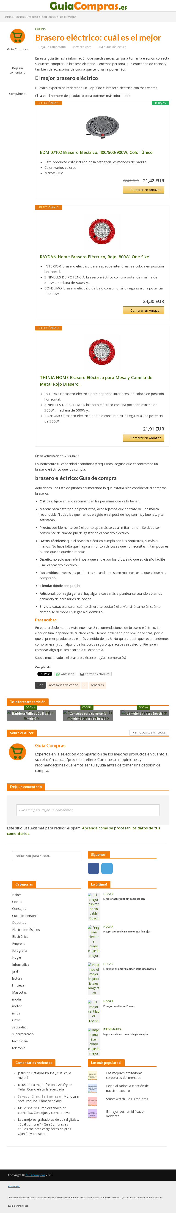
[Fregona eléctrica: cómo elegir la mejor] (94, 941)
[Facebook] (93, 868)
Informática (112, 1029)
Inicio (8, 17)
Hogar (108, 894)
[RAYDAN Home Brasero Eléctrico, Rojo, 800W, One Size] (102, 231)
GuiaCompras (35, 1175)
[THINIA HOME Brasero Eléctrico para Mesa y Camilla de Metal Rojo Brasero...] (102, 352)
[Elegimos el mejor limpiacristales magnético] (94, 978)
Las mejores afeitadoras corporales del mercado (124, 1075)
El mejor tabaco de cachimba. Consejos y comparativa (44, 1110)
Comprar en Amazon (145, 190)
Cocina (19, 17)
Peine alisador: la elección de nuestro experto (127, 1088)
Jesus (22, 1073)
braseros (97, 685)
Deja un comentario (17, 70)
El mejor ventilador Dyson (119, 1006)
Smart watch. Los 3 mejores (127, 1099)
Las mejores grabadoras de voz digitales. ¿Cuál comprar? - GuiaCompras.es (48, 1121)
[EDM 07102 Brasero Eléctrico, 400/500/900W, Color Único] (102, 127)
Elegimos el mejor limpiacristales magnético (129, 968)
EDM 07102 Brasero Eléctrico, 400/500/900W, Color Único (96, 152)
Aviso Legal (14, 1186)
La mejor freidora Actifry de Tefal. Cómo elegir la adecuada (45, 1086)
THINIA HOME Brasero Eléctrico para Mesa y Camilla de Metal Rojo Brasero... (96, 381)
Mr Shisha (25, 1108)
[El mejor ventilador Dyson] (94, 1011)
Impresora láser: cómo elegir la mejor (125, 1034)
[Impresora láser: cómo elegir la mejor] (94, 1041)
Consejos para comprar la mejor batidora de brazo (88, 716)
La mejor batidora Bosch (144, 713)
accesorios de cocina (63, 685)
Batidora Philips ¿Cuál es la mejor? (31, 716)
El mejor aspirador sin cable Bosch (124, 898)
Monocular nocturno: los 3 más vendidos (49, 1098)
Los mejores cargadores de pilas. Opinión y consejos (45, 1131)
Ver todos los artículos (149, 732)
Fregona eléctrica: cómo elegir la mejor (127, 931)
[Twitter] (107, 868)
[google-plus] (120, 868)
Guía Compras (17, 49)
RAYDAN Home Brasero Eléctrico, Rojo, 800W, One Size (94, 256)
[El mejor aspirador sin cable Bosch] (94, 906)
